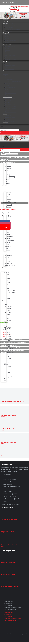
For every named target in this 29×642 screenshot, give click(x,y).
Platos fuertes (9, 48)
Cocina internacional (11, 55)
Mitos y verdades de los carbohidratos (10, 586)
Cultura (7, 38)
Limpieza (7, 95)
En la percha (8, 83)
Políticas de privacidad (8, 603)
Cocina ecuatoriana (10, 53)
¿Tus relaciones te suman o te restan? (9, 519)
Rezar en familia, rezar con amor (8, 562)
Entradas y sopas (10, 46)
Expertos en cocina (10, 59)
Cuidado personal (10, 25)
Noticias (5, 61)
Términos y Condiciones (8, 601)
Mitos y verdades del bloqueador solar (9, 455)
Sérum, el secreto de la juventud (8, 574)
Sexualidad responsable (14, 29)
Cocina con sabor (7, 44)
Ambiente (8, 63)
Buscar (1, 126)
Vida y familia (9, 27)
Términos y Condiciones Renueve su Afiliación (12, 607)
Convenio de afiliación (8, 605)
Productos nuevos (10, 35)
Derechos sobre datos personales (10, 609)
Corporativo (8, 67)
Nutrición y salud (10, 23)
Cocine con (8, 57)
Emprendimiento (9, 69)
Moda (6, 36)
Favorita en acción (10, 65)
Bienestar (5, 21)
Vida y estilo (6, 33)
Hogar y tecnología (10, 40)
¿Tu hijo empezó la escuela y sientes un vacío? (14, 401)
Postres (7, 50)
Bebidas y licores (10, 52)
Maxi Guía (5, 71)
